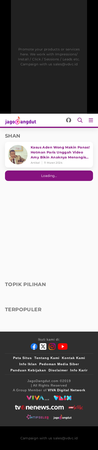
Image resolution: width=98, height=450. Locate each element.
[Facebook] (34, 346)
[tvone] (39, 407)
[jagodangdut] (62, 416)
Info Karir (79, 370)
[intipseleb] (37, 416)
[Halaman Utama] (19, 120)
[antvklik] (76, 407)
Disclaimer (58, 370)
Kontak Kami (73, 358)
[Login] (68, 120)
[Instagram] (52, 346)
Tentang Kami (46, 358)
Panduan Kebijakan (28, 370)
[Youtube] (63, 346)
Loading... (49, 176)
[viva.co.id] (38, 398)
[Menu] (92, 120)
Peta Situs (22, 358)
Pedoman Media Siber (59, 364)
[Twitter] (43, 346)
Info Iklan (28, 364)
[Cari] (80, 120)
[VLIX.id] (62, 398)
